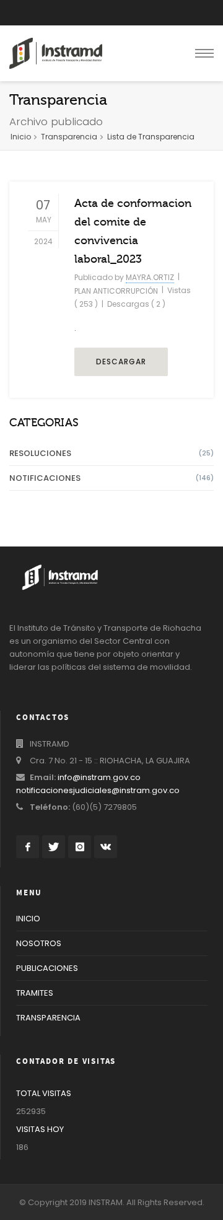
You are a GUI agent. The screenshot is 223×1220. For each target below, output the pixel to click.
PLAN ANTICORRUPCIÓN (116, 291)
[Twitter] (53, 846)
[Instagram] (79, 846)
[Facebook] (27, 846)
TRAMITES (34, 993)
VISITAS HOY (40, 1129)
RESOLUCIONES (111, 453)
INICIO (28, 918)
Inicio (21, 136)
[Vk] (105, 846)
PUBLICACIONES (47, 968)
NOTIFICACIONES (111, 478)
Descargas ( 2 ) (136, 304)
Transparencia (69, 136)
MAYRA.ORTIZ (150, 277)
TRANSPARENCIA (48, 1018)
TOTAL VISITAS (43, 1093)
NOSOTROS (38, 943)
